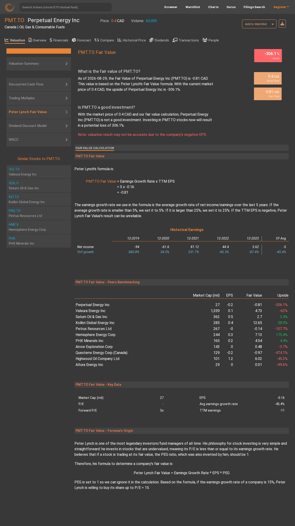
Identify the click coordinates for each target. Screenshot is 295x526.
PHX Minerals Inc (89, 341)
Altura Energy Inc (89, 364)
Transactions (189, 40)
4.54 (258, 341)
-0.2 (230, 353)
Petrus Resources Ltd (94, 329)
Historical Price (134, 40)
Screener (170, 7)
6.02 (258, 359)
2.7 (259, 317)
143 (216, 347)
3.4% (283, 317)
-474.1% (280, 353)
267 (216, 329)
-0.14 (258, 329)
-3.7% (283, 347)
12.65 (257, 323)
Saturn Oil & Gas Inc (91, 317)
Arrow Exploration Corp (94, 347)
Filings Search (254, 7)
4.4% (283, 341)
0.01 (258, 364)
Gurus (231, 7)
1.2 (230, 359)
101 (216, 359)
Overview (39, 40)
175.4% (281, 335)
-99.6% (282, 364)
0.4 (230, 323)
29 (217, 364)
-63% (283, 311)
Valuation (17, 40)
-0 (231, 329)
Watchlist (193, 7)
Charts (213, 7)
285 (216, 323)
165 (216, 341)
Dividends (162, 40)
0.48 (258, 347)
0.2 (230, 341)
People (214, 40)
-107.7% (280, 329)
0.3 (230, 335)
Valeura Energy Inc (91, 311)
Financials (60, 40)
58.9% (282, 323)
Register (280, 7)
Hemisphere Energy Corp (95, 335)
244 (216, 335)
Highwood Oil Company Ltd (97, 359)
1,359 (215, 311)
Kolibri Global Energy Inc (95, 323)
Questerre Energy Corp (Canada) (101, 353)
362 (216, 317)
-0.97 (258, 353)
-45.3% (282, 359)
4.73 (258, 311)
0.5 (230, 317)
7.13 (258, 335)
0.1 (230, 311)
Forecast (84, 40)
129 (216, 353)
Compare (107, 40)
